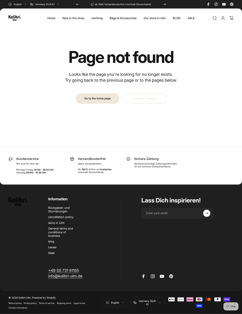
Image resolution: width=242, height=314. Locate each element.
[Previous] (77, 4)
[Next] (164, 4)
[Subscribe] (206, 213)
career (52, 247)
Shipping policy (64, 303)
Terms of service (47, 303)
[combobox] (18, 4)
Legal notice (79, 303)
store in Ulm (56, 223)
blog (51, 241)
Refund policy (15, 303)
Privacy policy (30, 303)
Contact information (18, 308)
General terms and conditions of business (60, 232)
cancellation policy (61, 217)
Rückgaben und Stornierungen (59, 209)
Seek (51, 253)
